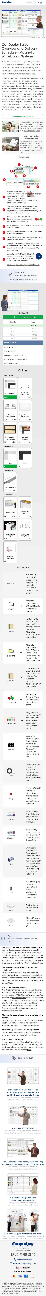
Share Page (24, 157)
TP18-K (10, 776)
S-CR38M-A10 (11, 723)
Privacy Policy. (14, 1293)
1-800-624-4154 (25, 1259)
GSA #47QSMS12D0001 (23, 1271)
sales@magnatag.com (32, 131)
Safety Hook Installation (15, 1003)
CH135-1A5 (11, 656)
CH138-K (11, 609)
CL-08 (11, 893)
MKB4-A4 (11, 820)
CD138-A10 (11, 631)
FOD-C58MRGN (10, 703)
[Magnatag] (23, 1244)
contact (36, 126)
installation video (19, 998)
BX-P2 (11, 925)
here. (29, 1050)
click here (35, 1025)
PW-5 (11, 911)
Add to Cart (28, 317)
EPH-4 (11, 864)
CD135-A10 (11, 681)
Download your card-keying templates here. (23, 265)
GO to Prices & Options (21, 116)
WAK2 (11, 799)
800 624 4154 (31, 128)
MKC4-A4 (10, 838)
